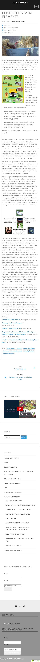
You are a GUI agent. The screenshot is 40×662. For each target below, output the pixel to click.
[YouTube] (24, 606)
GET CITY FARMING (10, 467)
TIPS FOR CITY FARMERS (12, 496)
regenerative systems (8, 353)
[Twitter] (20, 606)
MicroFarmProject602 (12, 28)
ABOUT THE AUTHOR (11, 458)
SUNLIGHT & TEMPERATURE (15, 534)
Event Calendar (14, 623)
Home (3, 21)
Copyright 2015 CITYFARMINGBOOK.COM (12, 659)
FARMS (6, 462)
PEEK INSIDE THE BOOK (12, 483)
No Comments (8, 32)
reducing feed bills (29, 351)
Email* (6, 581)
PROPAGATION (10, 518)
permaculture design (16, 351)
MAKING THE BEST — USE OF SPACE (17, 514)
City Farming (20, 2)
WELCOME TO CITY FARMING (13, 551)
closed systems (11, 348)
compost (19, 348)
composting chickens (29, 348)
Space (8, 21)
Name (6, 574)
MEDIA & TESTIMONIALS (12, 478)
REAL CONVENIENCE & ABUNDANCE (17, 523)
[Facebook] (16, 606)
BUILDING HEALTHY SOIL (13, 501)
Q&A (5, 487)
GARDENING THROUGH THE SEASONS (18, 510)
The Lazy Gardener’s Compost (12, 323)
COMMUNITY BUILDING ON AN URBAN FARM (20, 505)
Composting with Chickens (11, 319)
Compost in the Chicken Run (11, 328)
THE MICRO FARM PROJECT (13, 492)
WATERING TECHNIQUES (13, 545)
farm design (6, 351)
